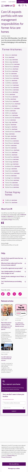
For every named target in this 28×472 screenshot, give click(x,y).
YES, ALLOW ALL (14, 464)
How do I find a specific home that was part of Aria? (12, 259)
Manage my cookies (14, 468)
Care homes (11, 1)
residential (23, 214)
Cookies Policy (11, 455)
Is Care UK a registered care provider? (12, 268)
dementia (10, 216)
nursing (3, 216)
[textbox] (14, 408)
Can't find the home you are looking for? (11, 282)
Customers (21, 1)
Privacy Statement (6, 457)
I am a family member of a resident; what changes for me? (11, 272)
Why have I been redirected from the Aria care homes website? (11, 264)
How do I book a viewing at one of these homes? (12, 277)
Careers (3, 1)
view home (14, 55)
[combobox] (14, 408)
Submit (14, 411)
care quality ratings (6, 219)
